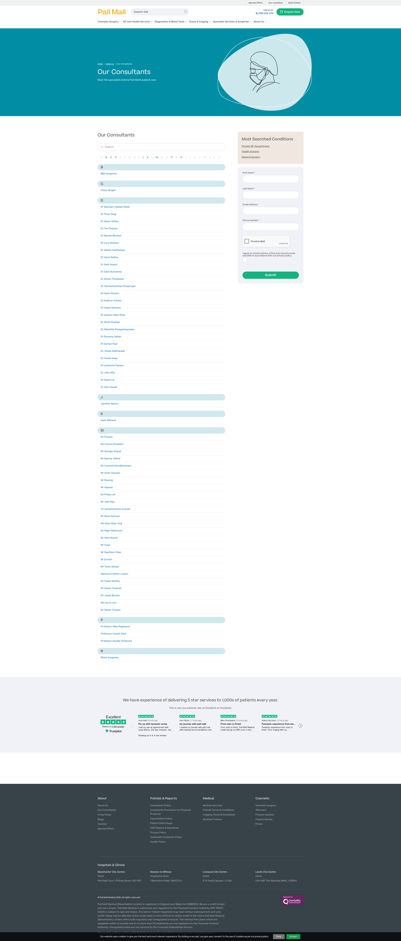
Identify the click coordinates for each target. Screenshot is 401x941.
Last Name (248, 189)
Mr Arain (105, 545)
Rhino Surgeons (110, 657)
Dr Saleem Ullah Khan (113, 315)
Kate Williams (108, 420)
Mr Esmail (106, 559)
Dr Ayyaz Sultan (109, 221)
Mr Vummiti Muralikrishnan (116, 465)
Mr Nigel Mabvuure (111, 530)
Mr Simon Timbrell (111, 588)
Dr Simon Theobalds (112, 279)
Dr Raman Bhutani (111, 235)
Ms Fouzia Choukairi (112, 444)
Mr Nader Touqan (110, 610)
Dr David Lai (107, 380)
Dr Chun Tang (108, 214)
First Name (248, 173)
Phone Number (250, 220)
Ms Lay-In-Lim (108, 602)
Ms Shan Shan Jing (111, 523)
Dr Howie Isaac (109, 358)
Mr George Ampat (111, 451)
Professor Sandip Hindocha (116, 641)
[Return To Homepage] (112, 12)
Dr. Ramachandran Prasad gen (118, 286)
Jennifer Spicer (109, 403)
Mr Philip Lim (108, 494)
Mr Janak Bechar (110, 595)
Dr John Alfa (108, 372)
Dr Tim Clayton (109, 228)
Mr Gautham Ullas (111, 552)
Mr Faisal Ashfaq (110, 581)
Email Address (249, 205)
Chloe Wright (108, 190)
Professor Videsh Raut (113, 633)
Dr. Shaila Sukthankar (113, 351)
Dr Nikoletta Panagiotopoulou (118, 329)
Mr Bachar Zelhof (110, 458)
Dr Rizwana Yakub (111, 336)
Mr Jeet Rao (108, 501)
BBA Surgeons (109, 173)
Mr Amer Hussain (110, 473)
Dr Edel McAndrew (111, 271)
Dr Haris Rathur (109, 257)
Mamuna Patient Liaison (114, 574)
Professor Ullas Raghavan (115, 626)
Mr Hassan (107, 487)
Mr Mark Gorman (110, 516)
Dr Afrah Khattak (110, 322)
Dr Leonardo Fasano (112, 365)
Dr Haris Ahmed (110, 293)
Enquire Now (292, 12)
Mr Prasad (106, 437)
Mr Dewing (107, 480)
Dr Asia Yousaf (109, 387)
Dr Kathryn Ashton (111, 300)
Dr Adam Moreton (111, 307)
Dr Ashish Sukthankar (113, 250)
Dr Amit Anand (109, 264)
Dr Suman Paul (109, 344)
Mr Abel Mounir (109, 538)
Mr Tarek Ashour (110, 566)
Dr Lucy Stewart (110, 243)
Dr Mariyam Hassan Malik (115, 207)
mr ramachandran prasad (115, 509)
